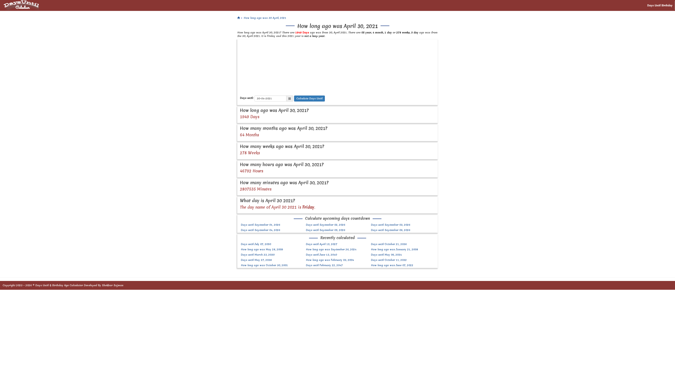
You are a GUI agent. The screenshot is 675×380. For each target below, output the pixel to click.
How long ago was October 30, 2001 (264, 265)
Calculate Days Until (309, 98)
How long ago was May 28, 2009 (262, 249)
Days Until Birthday (660, 5)
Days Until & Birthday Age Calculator (59, 285)
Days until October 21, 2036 (389, 244)
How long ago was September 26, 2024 (331, 249)
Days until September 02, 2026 (325, 225)
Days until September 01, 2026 (260, 225)
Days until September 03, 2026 (390, 225)
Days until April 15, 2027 (321, 244)
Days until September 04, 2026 (260, 230)
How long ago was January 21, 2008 (394, 249)
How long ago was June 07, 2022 (392, 265)
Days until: (247, 98)
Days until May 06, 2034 (386, 254)
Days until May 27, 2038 (256, 260)
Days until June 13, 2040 (321, 254)
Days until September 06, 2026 (390, 230)
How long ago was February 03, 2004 (330, 260)
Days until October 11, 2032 (389, 260)
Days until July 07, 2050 (256, 244)
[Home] (238, 18)
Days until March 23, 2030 (258, 254)
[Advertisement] (337, 65)
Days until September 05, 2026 (325, 230)
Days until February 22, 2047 (324, 265)
